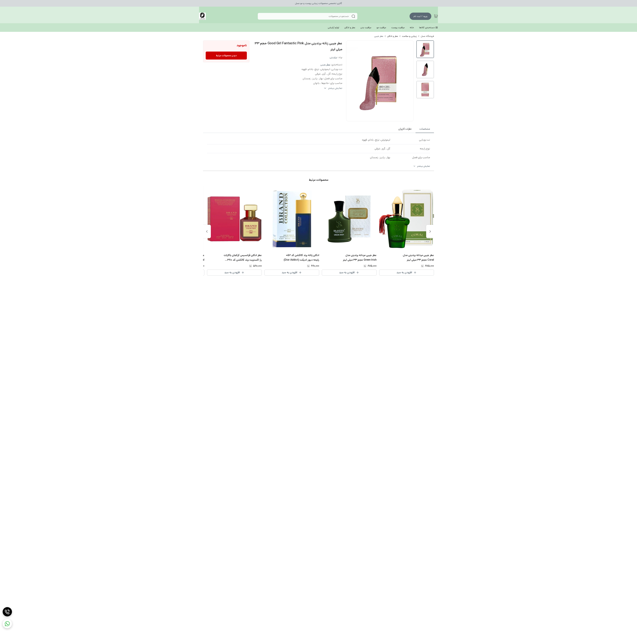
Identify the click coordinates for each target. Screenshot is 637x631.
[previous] (430, 231)
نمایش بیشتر (423, 166)
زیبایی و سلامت (409, 36)
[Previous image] (351, 81)
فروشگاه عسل (427, 36)
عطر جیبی (378, 36)
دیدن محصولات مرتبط (226, 55)
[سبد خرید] (436, 16)
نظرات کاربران (405, 129)
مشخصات (425, 129)
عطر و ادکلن (392, 36)
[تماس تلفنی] (7, 611)
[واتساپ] (7, 623)
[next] (207, 231)
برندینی (333, 57)
